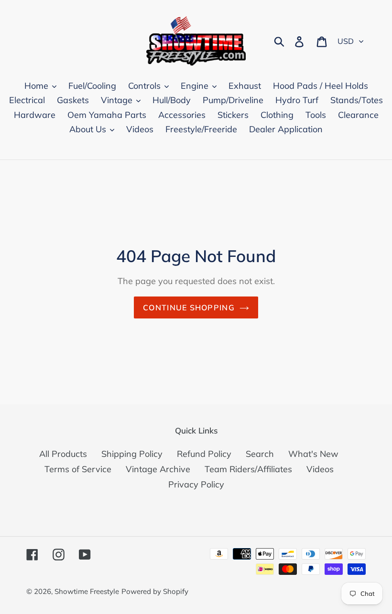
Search (260, 453)
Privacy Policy (196, 484)
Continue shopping (189, 307)
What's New (313, 453)
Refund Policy (204, 453)
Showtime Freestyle (86, 591)
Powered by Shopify (154, 591)
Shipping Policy (132, 453)
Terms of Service (77, 469)
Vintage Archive (158, 469)
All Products (63, 453)
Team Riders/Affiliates (248, 469)
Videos (320, 469)
